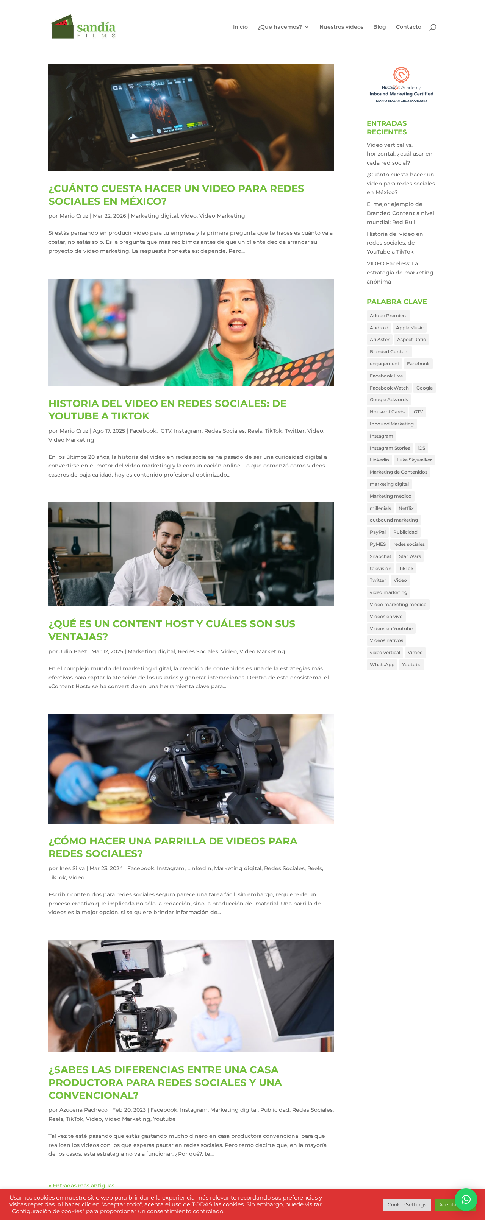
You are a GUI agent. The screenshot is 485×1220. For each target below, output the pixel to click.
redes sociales (409, 544)
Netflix (406, 508)
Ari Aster (380, 339)
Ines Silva (72, 868)
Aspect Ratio (411, 339)
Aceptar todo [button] (455, 1204)
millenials (380, 508)
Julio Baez (73, 651)
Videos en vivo (386, 616)
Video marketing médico (398, 604)
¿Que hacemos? (280, 27)
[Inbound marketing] (401, 103)
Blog (379, 27)
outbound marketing (394, 520)
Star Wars (410, 556)
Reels (254, 430)
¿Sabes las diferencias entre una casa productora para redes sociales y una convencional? (165, 1083)
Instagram (188, 430)
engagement (384, 363)
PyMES (378, 544)
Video (189, 215)
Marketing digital (154, 215)
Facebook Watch (389, 388)
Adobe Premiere (388, 315)
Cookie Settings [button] (407, 1204)
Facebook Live (386, 376)
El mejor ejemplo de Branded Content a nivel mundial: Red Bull (400, 213)
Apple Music (410, 327)
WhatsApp (382, 664)
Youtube (164, 1119)
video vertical (385, 652)
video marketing (388, 592)
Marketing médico (390, 496)
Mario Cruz (73, 215)
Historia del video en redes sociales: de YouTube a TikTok (395, 243)
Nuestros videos (341, 27)
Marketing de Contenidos (398, 472)
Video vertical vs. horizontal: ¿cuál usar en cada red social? (400, 154)
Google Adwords (389, 399)
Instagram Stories (390, 448)
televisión (380, 568)
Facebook (143, 430)
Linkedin (199, 868)
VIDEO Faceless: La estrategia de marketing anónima (400, 272)
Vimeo (415, 652)
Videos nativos (386, 640)
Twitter (295, 430)
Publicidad (274, 1109)
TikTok (273, 430)
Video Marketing (222, 215)
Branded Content (389, 351)
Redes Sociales (224, 430)
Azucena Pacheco (83, 1109)
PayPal (378, 532)
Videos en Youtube (391, 628)
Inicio (240, 27)
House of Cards (387, 411)
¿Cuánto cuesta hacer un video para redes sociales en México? (401, 183)
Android (379, 327)
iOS (421, 448)
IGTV (165, 430)
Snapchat (380, 556)
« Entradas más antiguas (81, 1185)
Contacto (408, 27)
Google (424, 388)
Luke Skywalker (414, 460)
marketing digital (389, 484)
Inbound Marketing (392, 424)
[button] (466, 1199)
